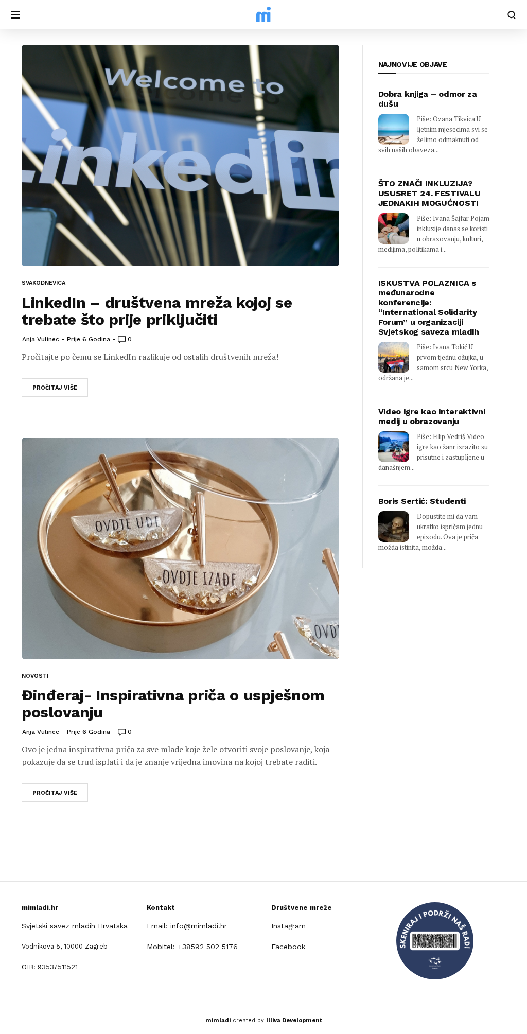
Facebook (288, 946)
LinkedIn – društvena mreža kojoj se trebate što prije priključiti (157, 310)
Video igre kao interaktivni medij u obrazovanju (431, 416)
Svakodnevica (43, 282)
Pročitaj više (54, 387)
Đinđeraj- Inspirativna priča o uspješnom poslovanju (173, 703)
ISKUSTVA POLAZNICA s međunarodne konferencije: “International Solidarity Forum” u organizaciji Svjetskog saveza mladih (428, 307)
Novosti (35, 676)
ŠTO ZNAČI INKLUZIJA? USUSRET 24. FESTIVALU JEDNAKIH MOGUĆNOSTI (429, 193)
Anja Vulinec (40, 339)
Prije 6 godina (88, 339)
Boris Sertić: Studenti (422, 501)
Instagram (288, 926)
